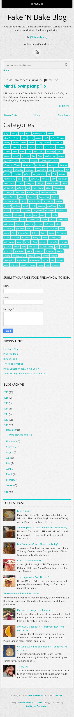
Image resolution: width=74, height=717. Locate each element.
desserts (15, 147)
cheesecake (61, 210)
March (9, 474)
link (54, 174)
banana (41, 205)
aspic (33, 205)
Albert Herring (57, 138)
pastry (16, 246)
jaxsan (39, 147)
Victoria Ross (35, 201)
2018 (5, 397)
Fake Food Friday (11, 138)
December (11, 429)
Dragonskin (9, 187)
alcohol (7, 205)
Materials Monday (48, 192)
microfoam (49, 147)
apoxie (25, 205)
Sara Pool (32, 196)
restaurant (38, 251)
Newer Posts (10, 115)
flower (7, 174)
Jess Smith (19, 192)
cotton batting (33, 219)
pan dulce (53, 242)
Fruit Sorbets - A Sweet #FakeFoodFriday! (37, 544)
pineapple (8, 251)
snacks (31, 255)
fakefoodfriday (39, 133)
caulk (46, 138)
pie (57, 246)
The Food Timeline (13, 363)
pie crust (64, 246)
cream (44, 219)
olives (34, 242)
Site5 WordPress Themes (31, 702)
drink (24, 147)
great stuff (8, 228)
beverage (51, 151)
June (8, 457)
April (8, 468)
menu (45, 237)
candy (59, 151)
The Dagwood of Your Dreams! (33, 577)
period (61, 156)
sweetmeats (35, 260)
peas (24, 246)
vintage (34, 160)
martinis (15, 237)
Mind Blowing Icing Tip (24, 86)
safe (54, 178)
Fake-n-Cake (23, 511)
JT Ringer (8, 192)
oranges (43, 242)
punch (29, 251)
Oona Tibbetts (10, 196)
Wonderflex (48, 201)
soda (38, 255)
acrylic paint (40, 165)
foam (30, 138)
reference (35, 178)
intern (6, 233)
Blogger (59, 695)
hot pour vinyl (39, 174)
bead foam (51, 205)
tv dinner (14, 264)
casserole (8, 169)
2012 (5, 419)
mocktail (62, 174)
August (9, 452)
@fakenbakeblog (38, 37)
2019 (5, 392)
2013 (5, 414)
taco (52, 260)
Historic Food (10, 358)
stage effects (9, 260)
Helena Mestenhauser (49, 160)
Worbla (59, 201)
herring (38, 228)
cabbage (15, 210)
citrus (28, 214)
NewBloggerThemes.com (37, 706)
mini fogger (55, 237)
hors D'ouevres (50, 228)
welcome (55, 264)
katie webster (23, 233)
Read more (63, 105)
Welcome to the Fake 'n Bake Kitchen (21, 593)
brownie (63, 165)
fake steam (8, 223)
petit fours (33, 246)
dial (50, 169)
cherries (7, 214)
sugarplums (22, 260)
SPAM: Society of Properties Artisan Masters (25, 373)
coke (48, 214)
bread (61, 205)
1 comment (52, 80)
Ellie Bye (21, 187)
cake (24, 138)
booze (6, 147)
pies (19, 178)
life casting (61, 233)
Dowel (64, 183)
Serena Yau (44, 196)
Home (6, 70)
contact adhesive (11, 219)
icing (62, 228)
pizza (26, 178)
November (11, 441)
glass (58, 223)
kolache (35, 233)
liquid (6, 237)
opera (31, 142)
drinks (52, 219)
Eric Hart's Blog (10, 349)
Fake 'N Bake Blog (37, 17)
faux (22, 133)
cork (23, 219)
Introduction (59, 187)
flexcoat (29, 223)
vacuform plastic (28, 264)
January (10, 485)
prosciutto (19, 251)
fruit (33, 156)
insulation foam (19, 142)
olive (27, 242)
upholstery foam (11, 160)
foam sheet (17, 174)
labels (43, 233)
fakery (14, 133)
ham (22, 151)
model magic (50, 156)
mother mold (9, 178)
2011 (5, 425)
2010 (5, 492)
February (10, 479)
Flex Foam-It (38, 187)
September (11, 447)
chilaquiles (18, 214)
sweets (45, 260)
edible (31, 147)
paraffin (63, 242)
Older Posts (64, 115)
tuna (6, 264)
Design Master (43, 142)
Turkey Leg (22, 666)
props (6, 133)
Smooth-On (57, 142)
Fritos (48, 187)
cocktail (16, 156)
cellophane (37, 210)
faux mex (20, 223)
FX (28, 187)
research (45, 178)
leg (49, 174)
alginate (16, 205)
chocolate (19, 169)
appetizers (53, 165)
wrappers (30, 183)
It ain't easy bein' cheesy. (29, 560)
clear (35, 214)
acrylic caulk (39, 151)
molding (60, 147)
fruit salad (49, 223)
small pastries (19, 255)
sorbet (45, 255)
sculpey (59, 251)
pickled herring (46, 246)
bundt (6, 210)
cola (55, 214)
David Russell (53, 183)
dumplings (62, 219)
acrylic (7, 151)
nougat (20, 242)
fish (67, 169)
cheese (7, 156)
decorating (41, 169)
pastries (7, 246)
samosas (50, 251)
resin (29, 151)
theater (51, 133)
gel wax (27, 174)
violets (40, 264)
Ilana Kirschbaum (12, 165)
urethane (24, 160)
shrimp (7, 255)
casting (7, 142)
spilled (54, 255)
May (8, 463)
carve (15, 151)
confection (30, 169)
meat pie (36, 237)
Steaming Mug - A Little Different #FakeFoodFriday (42, 527)
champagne (49, 210)
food (28, 133)
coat (42, 214)
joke (13, 233)
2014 (5, 408)
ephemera (59, 169)
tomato (60, 260)
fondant (38, 223)
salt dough (62, 178)
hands (29, 228)
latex (40, 156)
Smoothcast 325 (11, 201)
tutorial (20, 183)
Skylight (55, 196)
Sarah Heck (28, 165)
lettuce (51, 233)
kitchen (38, 138)
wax (47, 264)
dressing (25, 156)
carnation (26, 210)
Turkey (23, 201)
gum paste (20, 228)
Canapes (40, 183)
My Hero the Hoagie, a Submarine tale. (36, 610)
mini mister (9, 242)
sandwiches (9, 183)
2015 (5, 403)
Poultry (22, 196)
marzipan (26, 237)
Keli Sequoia (32, 192)
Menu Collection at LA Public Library (21, 368)
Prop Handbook (11, 353)
